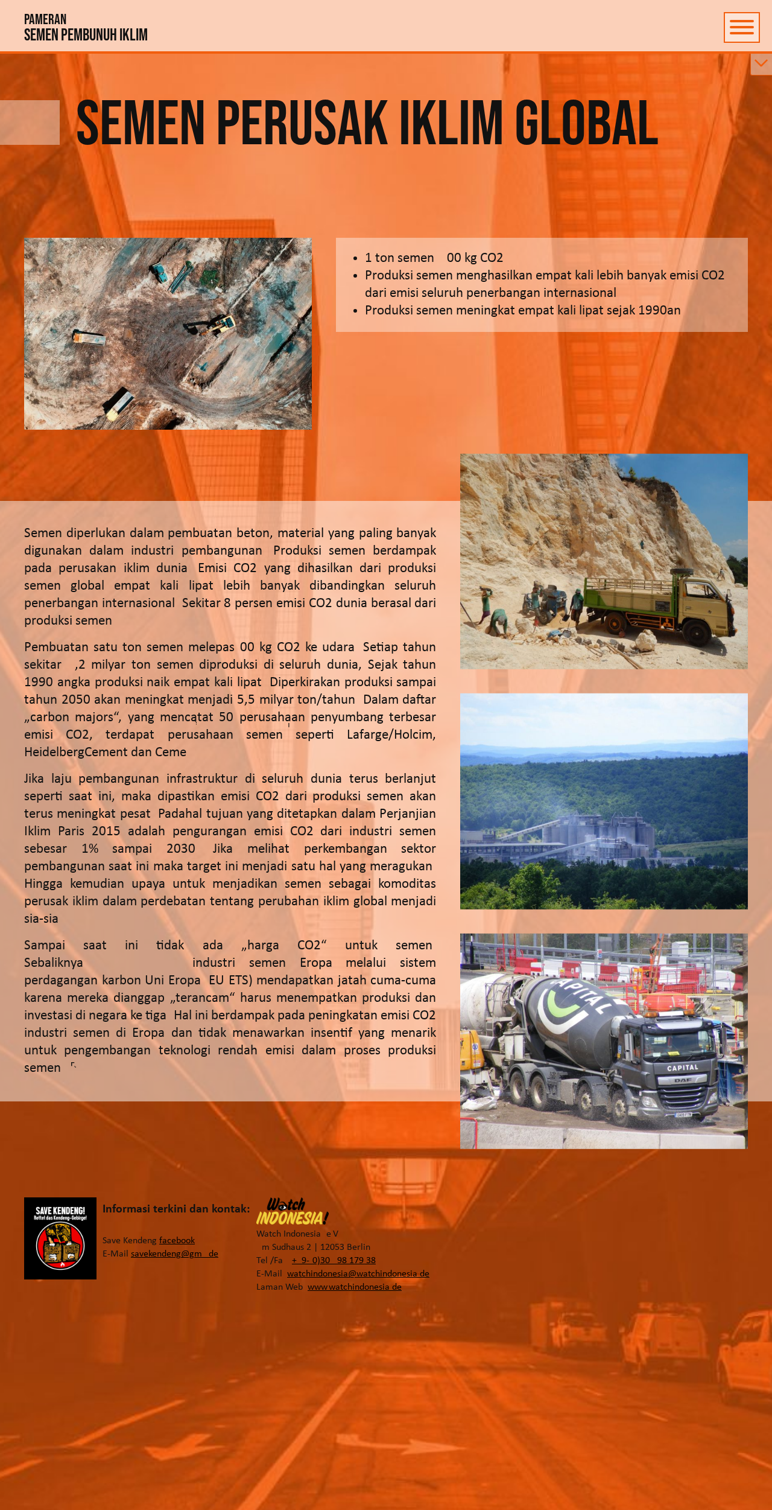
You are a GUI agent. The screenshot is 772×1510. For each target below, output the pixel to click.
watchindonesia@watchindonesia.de (358, 1274)
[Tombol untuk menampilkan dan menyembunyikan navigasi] (742, 27)
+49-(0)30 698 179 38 (334, 1261)
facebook (177, 1241)
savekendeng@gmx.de (174, 1254)
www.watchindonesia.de (355, 1287)
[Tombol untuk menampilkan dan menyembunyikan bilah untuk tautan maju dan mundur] (761, 64)
